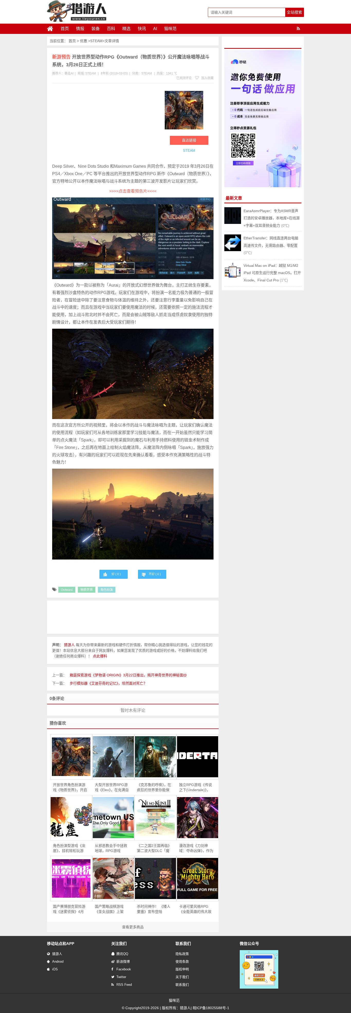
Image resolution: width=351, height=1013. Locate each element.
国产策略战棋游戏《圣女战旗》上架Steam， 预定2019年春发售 (112, 909)
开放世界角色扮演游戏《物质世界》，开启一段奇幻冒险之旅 (70, 787)
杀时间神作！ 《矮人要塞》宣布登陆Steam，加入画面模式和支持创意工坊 (153, 909)
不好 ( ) (155, 574)
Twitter (121, 977)
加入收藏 (207, 78)
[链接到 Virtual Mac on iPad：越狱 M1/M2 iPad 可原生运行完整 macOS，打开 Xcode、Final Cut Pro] (232, 277)
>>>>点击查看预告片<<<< (132, 191)
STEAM (96, 41)
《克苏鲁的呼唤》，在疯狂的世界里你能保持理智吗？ (154, 787)
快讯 (142, 28)
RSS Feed (124, 985)
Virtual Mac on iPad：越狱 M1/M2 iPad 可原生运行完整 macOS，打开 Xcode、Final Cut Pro (272, 272)
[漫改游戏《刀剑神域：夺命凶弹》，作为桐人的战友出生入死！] (197, 817)
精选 (126, 28)
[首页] (52, 29)
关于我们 (182, 977)
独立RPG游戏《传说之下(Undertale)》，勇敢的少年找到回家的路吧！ (195, 787)
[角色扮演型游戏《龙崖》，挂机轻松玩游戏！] (71, 817)
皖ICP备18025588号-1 (211, 1008)
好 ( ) (116, 574)
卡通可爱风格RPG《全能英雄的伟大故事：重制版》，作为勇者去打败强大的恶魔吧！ (196, 909)
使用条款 (182, 961)
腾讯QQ (122, 954)
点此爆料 (100, 656)
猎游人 (57, 954)
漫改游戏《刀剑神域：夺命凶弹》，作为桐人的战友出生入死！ (196, 848)
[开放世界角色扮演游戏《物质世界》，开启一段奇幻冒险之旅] (71, 756)
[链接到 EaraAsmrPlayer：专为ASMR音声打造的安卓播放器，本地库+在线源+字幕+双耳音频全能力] (232, 223)
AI (155, 28)
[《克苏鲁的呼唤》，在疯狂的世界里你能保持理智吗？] (155, 756)
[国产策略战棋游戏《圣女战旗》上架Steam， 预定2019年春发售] (113, 878)
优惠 (83, 41)
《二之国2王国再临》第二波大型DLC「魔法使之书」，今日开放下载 (154, 848)
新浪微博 (123, 961)
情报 (80, 28)
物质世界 (86, 590)
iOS (55, 969)
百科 (111, 28)
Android (57, 961)
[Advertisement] (106, 124)
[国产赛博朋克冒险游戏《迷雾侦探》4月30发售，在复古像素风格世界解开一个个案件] (71, 878)
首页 (65, 28)
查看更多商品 (133, 927)
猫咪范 (170, 28)
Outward (67, 590)
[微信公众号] (259, 987)
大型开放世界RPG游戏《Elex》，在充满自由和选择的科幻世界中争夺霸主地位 (112, 787)
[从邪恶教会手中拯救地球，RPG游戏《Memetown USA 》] (113, 817)
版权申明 (182, 969)
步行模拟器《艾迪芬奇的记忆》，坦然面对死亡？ (108, 683)
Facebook (123, 969)
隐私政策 (182, 954)
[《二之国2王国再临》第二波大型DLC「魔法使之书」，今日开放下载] (155, 817)
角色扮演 (106, 590)
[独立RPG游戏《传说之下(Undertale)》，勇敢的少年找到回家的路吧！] (197, 756)
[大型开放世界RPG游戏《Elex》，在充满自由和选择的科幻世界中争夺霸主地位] (113, 756)
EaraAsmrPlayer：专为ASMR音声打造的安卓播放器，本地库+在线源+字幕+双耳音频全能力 (272, 218)
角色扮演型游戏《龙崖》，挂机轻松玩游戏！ (69, 848)
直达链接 (189, 140)
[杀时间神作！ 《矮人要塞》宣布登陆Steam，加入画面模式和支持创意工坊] (155, 878)
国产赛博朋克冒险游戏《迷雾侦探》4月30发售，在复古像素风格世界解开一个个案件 (69, 909)
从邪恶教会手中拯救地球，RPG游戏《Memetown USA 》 (112, 848)
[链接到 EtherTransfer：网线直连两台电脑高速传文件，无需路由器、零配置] (232, 250)
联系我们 (182, 985)
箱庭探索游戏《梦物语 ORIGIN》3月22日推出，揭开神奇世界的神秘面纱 (128, 675)
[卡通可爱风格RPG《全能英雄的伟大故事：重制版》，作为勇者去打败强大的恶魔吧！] (197, 878)
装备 (95, 28)
